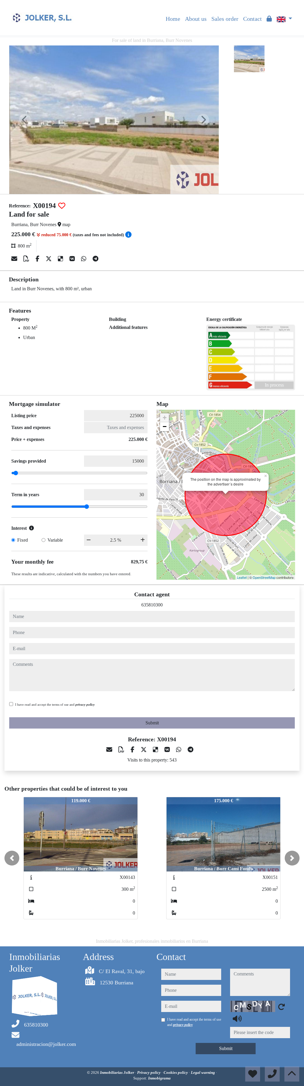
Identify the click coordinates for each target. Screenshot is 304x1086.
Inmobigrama (159, 1078)
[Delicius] (61, 259)
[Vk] (72, 259)
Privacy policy (149, 1072)
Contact (252, 18)
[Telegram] (95, 259)
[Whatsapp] (84, 259)
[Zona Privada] (269, 19)
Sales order (224, 18)
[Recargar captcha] (281, 1007)
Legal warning (203, 1072)
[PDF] (27, 259)
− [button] (165, 426)
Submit (152, 722)
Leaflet (242, 577)
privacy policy (85, 704)
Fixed (22, 540)
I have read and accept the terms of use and (55, 704)
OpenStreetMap (264, 577)
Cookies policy (176, 1072)
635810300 (152, 604)
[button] (11, 858)
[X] (49, 259)
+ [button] (165, 417)
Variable (55, 540)
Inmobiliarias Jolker (117, 1072)
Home (173, 18)
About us (196, 18)
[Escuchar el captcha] (237, 1018)
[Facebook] (38, 259)
